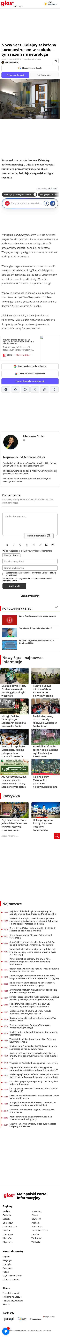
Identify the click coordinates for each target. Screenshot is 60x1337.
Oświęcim (36, 1218)
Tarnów (35, 1234)
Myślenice (8, 1242)
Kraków (6, 1211)
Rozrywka (11, 795)
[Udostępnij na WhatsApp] (25, 389)
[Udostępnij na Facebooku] (5, 389)
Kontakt (6, 1304)
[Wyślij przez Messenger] (15, 389)
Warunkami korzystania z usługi (33, 573)
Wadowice (36, 1238)
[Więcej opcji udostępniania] (54, 389)
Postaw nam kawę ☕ (15, 75)
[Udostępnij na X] (34, 389)
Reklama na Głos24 (12, 1296)
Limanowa (8, 1234)
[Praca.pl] (9, 1319)
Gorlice (6, 1230)
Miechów (7, 1238)
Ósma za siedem (11, 1279)
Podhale (35, 1222)
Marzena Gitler (11, 62)
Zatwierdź (14, 586)
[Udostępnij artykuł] (56, 61)
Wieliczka (35, 1242)
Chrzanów (8, 1222)
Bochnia (7, 1215)
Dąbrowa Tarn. (10, 1226)
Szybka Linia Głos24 (12, 1275)
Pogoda (6, 1256)
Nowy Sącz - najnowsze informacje (23, 659)
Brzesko (6, 1218)
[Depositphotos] (35, 1319)
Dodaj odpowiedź (36, 535)
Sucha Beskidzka (39, 1230)
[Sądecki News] (22, 1319)
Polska (6, 1272)
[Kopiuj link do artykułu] (44, 389)
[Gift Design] (49, 1319)
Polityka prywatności (13, 1300)
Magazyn (7, 1260)
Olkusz (34, 1215)
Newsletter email (11, 1293)
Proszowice (36, 1226)
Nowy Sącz (36, 1211)
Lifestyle (7, 1264)
